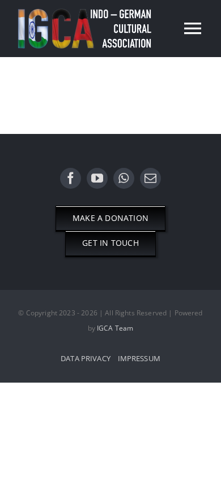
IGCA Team (115, 328)
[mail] (150, 178)
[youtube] (97, 178)
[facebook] (70, 178)
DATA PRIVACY (85, 358)
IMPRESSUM (139, 358)
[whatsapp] (123, 178)
